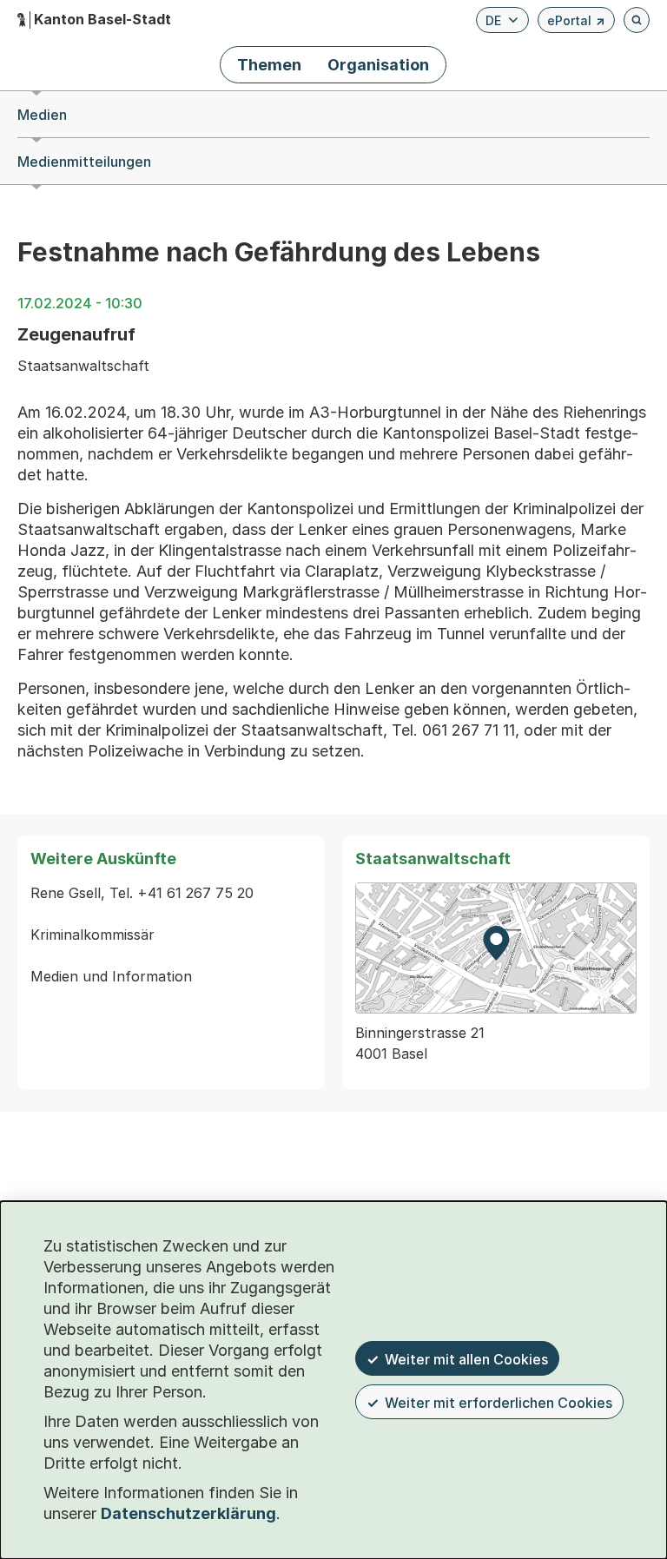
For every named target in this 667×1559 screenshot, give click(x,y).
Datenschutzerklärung (188, 1513)
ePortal (576, 23)
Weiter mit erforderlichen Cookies (498, 1402)
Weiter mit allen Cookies (466, 1359)
